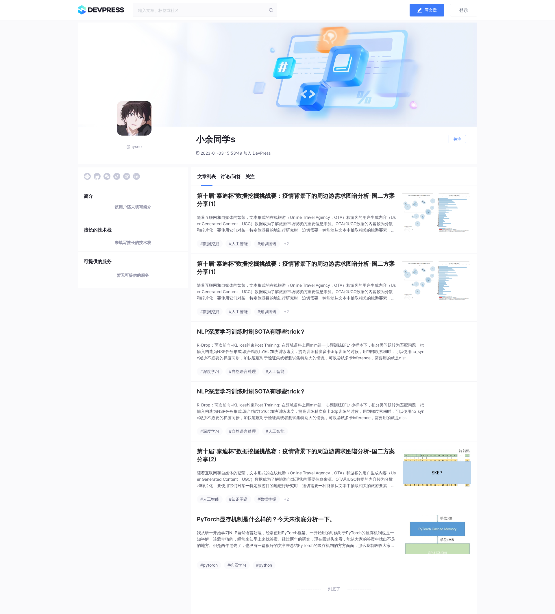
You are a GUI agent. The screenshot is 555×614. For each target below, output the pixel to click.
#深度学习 (209, 371)
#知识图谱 (267, 243)
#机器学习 (236, 565)
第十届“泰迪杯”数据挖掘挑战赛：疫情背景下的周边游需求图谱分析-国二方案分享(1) (296, 199)
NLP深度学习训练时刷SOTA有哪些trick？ (251, 331)
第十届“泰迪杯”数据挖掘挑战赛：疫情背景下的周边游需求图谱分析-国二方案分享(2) (296, 455)
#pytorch (209, 565)
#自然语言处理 (242, 371)
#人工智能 (238, 243)
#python (264, 565)
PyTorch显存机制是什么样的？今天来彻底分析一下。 (266, 519)
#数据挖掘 (209, 243)
